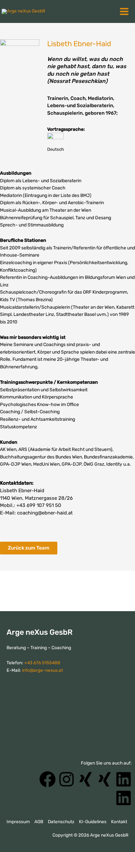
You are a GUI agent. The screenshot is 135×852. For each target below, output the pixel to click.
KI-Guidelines (92, 821)
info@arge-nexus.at (42, 670)
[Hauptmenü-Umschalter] (125, 11)
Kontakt (119, 821)
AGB (38, 821)
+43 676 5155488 (42, 662)
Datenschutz (61, 821)
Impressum (18, 821)
